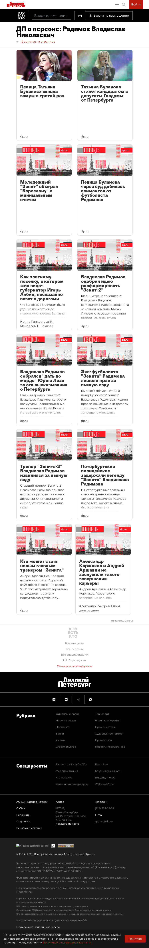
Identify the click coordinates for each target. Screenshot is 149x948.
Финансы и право (68, 714)
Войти (136, 4)
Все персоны (74, 649)
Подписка (23, 821)
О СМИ (21, 808)
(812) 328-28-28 (104, 808)
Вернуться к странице (38, 41)
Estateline (101, 764)
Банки (60, 733)
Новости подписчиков (110, 746)
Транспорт (102, 714)
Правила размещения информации (74, 666)
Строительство (66, 746)
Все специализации (74, 654)
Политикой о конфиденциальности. (67, 942)
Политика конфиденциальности (38, 927)
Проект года (103, 740)
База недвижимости (108, 771)
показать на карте (68, 823)
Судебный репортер (109, 733)
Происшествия (105, 727)
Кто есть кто (64, 777)
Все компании (74, 643)
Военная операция (107, 720)
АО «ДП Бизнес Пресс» (31, 801)
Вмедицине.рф (105, 777)
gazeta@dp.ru (104, 821)
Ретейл (61, 740)
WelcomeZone (104, 784)
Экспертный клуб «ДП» (71, 764)
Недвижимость (66, 720)
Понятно (135, 939)
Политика (62, 727)
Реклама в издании (29, 828)
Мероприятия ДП (67, 771)
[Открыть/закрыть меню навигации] (117, 4)
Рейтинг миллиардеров (72, 784)
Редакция (22, 815)
